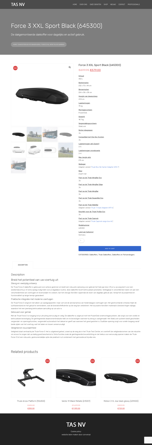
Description (23, 265)
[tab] (23, 265)
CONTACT (122, 4)
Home (15, 44)
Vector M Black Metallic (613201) (76, 401)
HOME (75, 4)
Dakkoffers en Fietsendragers (29, 44)
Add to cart (110, 248)
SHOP (106, 4)
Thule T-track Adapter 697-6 (102, 208)
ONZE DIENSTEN (95, 4)
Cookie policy (76, 431)
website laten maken (70, 435)
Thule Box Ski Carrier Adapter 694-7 (104, 167)
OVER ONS (83, 4)
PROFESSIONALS (134, 4)
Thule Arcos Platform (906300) (31, 401)
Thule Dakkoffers (104, 255)
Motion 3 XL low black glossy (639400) (121, 401)
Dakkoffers (93, 255)
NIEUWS (113, 4)
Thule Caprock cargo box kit (101, 221)
